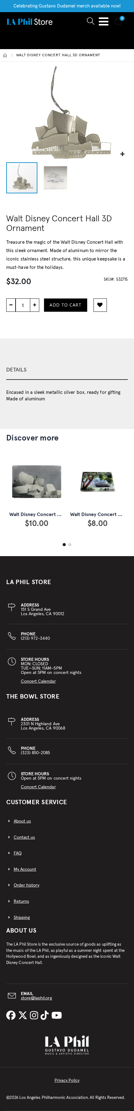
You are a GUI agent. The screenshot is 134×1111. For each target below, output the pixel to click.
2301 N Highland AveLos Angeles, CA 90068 (43, 724)
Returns (21, 901)
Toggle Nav (103, 21)
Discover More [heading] (32, 438)
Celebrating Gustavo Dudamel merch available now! (67, 6)
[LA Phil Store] (29, 21)
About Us (21, 931)
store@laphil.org (36, 998)
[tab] (67, 370)
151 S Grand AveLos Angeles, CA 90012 (42, 609)
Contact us (24, 837)
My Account (25, 869)
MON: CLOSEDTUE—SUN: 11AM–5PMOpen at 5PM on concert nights (51, 670)
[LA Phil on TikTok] (46, 1016)
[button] (122, 154)
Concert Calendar (38, 681)
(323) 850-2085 (35, 750)
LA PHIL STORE (28, 582)
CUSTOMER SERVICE (36, 802)
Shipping (22, 917)
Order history (27, 885)
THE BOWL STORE (33, 697)
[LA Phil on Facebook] (12, 1016)
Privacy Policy (67, 1081)
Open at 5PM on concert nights (51, 780)
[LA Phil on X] (24, 1016)
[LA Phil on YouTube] (56, 1016)
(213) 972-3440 (35, 636)
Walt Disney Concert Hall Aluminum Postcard (60, 514)
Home (5, 55)
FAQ (18, 853)
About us (22, 821)
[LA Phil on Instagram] (35, 1016)
